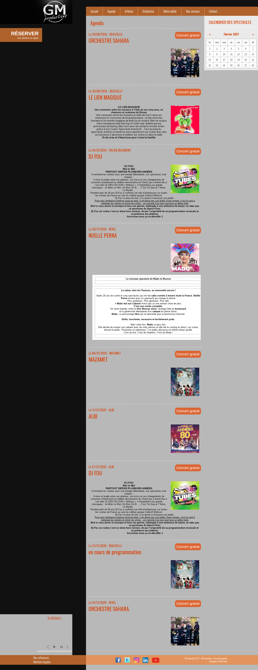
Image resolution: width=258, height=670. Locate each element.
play (54, 646)
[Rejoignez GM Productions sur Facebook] (118, 662)
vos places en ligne (25, 35)
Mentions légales (42, 662)
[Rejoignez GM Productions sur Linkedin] (145, 662)
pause (61, 646)
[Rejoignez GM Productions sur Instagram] (136, 662)
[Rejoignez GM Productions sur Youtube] (156, 662)
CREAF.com (222, 661)
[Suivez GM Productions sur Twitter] (127, 662)
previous (48, 646)
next (67, 646)
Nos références (41, 658)
